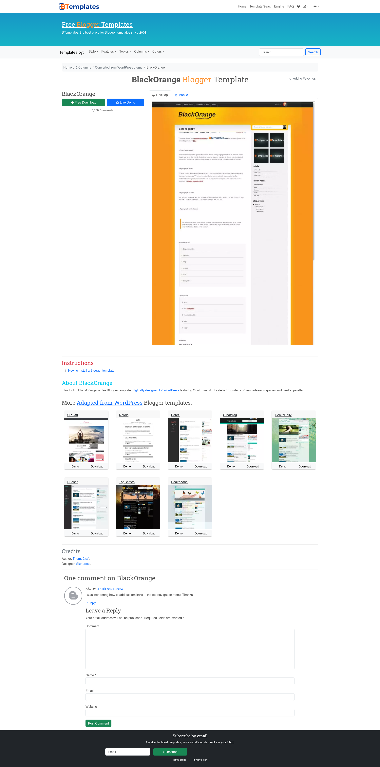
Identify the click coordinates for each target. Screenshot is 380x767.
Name (91, 675)
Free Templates (97, 24)
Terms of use (179, 759)
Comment (92, 626)
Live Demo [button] (127, 102)
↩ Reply (91, 603)
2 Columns (83, 67)
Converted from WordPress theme (118, 67)
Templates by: (71, 52)
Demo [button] (75, 466)
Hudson (72, 482)
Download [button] (97, 466)
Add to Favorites (304, 78)
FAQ (290, 6)
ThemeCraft (81, 558)
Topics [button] (124, 51)
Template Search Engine (267, 6)
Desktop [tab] (161, 94)
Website (91, 706)
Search (313, 52)
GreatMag (230, 415)
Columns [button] (140, 51)
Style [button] (92, 51)
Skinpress (83, 563)
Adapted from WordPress (109, 402)
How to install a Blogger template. (91, 370)
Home (242, 6)
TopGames (127, 482)
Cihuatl (72, 415)
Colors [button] (157, 51)
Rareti (175, 415)
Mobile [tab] (183, 94)
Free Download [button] (85, 102)
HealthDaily (283, 415)
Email (91, 690)
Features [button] (107, 51)
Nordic (123, 415)
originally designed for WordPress (155, 390)
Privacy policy (200, 759)
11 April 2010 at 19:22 (110, 589)
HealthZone (179, 482)
